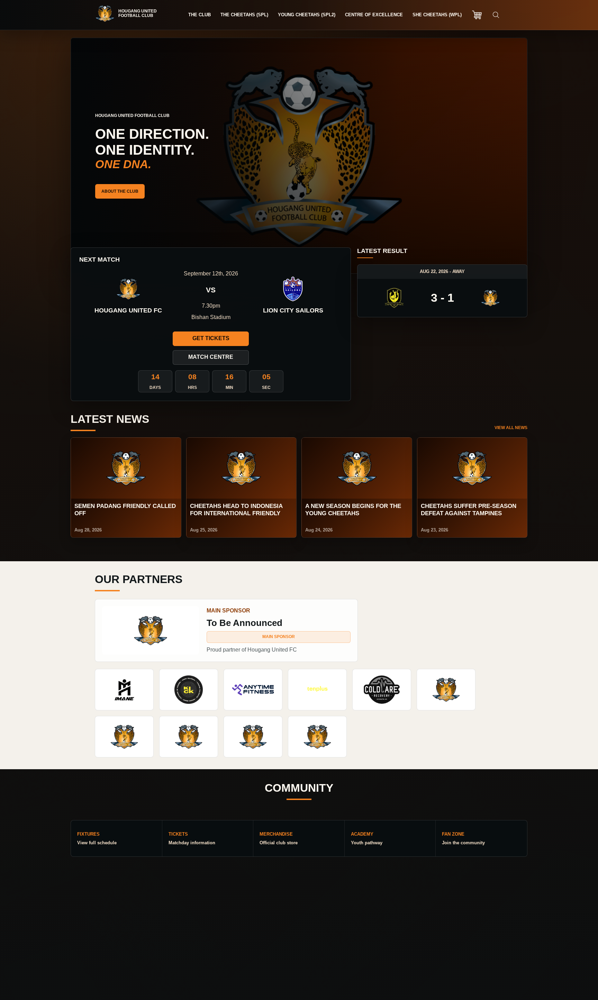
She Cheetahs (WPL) (437, 14)
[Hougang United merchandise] (477, 15)
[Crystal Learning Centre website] (124, 736)
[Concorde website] (253, 736)
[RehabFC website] (317, 736)
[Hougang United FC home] (129, 13)
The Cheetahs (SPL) (244, 14)
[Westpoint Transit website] (446, 689)
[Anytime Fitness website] (253, 689)
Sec (266, 387)
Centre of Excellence (374, 14)
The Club (199, 14)
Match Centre (210, 357)
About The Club (119, 191)
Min (229, 387)
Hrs (192, 387)
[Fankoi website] (188, 736)
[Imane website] (124, 689)
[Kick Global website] (188, 689)
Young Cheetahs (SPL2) (306, 14)
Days (155, 387)
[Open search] (496, 14)
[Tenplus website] (317, 689)
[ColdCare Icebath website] (381, 689)
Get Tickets (210, 338)
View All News (511, 427)
